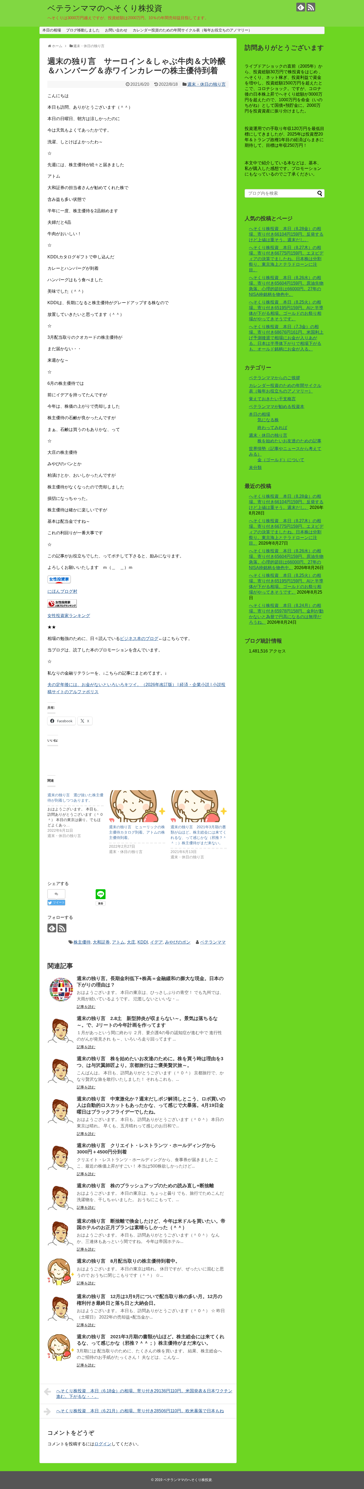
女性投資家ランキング (68, 615)
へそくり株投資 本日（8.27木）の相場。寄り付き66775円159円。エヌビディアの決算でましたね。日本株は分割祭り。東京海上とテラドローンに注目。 (286, 258)
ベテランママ (213, 942)
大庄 (131, 942)
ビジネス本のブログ (139, 638)
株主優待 (82, 942)
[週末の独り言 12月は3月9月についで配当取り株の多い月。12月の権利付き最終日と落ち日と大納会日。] (60, 1307)
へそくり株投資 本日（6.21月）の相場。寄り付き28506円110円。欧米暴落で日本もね (140, 1411)
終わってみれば (272, 427)
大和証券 (101, 942)
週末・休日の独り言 (206, 84)
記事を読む (86, 1007)
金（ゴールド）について (280, 460)
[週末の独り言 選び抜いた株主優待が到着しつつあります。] (78, 814)
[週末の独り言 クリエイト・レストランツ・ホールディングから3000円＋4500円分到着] (60, 1156)
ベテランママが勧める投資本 (276, 406)
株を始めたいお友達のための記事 (289, 441)
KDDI (142, 942)
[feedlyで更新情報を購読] (300, 7)
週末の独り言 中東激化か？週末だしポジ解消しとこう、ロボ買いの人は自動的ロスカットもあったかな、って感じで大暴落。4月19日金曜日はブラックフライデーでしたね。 (151, 1105)
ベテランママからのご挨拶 (274, 378)
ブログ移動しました (83, 30)
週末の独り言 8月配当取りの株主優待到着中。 (128, 1261)
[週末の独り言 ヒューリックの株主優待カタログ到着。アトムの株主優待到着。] (137, 806)
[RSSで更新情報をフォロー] (310, 7)
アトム (118, 942)
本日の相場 (51, 30)
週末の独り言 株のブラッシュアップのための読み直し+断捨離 (145, 1185)
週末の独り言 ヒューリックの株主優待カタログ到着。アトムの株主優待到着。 (137, 832)
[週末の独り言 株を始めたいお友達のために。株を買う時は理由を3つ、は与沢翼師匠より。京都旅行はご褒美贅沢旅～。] (60, 1069)
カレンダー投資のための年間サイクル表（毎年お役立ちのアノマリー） (192, 30)
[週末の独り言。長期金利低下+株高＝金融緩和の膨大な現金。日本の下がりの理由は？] (60, 989)
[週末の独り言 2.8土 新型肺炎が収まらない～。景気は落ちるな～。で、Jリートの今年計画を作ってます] (60, 1029)
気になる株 (268, 420)
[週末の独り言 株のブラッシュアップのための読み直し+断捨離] (60, 1196)
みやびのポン (178, 942)
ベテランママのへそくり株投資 (104, 8)
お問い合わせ (116, 30)
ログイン (102, 1444)
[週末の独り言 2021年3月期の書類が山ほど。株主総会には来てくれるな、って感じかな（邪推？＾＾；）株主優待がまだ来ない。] (199, 806)
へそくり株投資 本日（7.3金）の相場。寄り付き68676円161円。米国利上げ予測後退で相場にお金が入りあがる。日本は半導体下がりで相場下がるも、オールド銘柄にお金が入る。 (286, 337)
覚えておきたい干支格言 (272, 399)
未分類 (255, 467)
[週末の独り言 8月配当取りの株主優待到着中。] (60, 1272)
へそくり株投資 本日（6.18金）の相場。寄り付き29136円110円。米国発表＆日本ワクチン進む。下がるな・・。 (144, 1394)
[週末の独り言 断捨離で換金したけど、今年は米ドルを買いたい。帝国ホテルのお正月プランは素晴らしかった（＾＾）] (60, 1232)
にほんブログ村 (62, 591)
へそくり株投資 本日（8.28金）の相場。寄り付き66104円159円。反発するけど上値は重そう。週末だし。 (286, 234)
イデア (156, 942)
